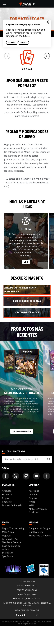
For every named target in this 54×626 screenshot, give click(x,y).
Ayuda (32, 501)
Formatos (7, 494)
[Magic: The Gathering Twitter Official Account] (15, 476)
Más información (21, 431)
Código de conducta (27, 585)
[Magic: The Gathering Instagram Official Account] (46, 476)
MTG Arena (8, 532)
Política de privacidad (27, 590)
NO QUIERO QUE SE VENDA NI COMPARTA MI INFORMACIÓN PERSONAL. (27, 604)
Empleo (33, 498)
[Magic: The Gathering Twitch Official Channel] (26, 476)
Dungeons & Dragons (40, 528)
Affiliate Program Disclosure (38, 510)
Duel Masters (36, 532)
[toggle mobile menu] (4, 4)
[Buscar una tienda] (49, 459)
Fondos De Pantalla (12, 505)
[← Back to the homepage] (27, 3)
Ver (26, 262)
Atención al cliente (27, 594)
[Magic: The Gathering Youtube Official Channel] (36, 476)
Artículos (6, 490)
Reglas (5, 498)
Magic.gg (6, 535)
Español (12, 43)
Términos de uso (27, 581)
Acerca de (34, 490)
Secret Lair (7, 552)
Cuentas (33, 494)
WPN (31, 505)
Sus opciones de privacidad (27, 610)
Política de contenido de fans (27, 599)
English (23, 43)
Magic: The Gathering (13, 528)
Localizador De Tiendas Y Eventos (11, 541)
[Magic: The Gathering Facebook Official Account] (5, 476)
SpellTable (7, 556)
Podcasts (7, 501)
